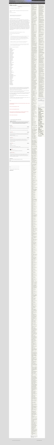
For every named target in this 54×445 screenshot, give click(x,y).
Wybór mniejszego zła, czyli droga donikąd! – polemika (34, 394)
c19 (40, 110)
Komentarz (10, 160)
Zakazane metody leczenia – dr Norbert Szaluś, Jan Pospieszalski (41, 51)
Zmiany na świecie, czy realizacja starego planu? (34, 16)
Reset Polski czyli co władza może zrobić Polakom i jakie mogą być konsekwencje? (41, 90)
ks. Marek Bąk (40, 117)
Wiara (10, 3)
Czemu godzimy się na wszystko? (41, 27)
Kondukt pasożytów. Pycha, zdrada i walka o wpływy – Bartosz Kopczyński (41, 10)
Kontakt (36, 0)
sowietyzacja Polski (19, 119)
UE (38, 133)
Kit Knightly (40, 116)
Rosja (39, 128)
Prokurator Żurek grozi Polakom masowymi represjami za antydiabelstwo (41, 61)
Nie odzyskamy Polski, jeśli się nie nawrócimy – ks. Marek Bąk (34, 104)
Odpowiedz (28, 137)
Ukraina (41, 133)
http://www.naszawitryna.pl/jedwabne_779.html (14, 106)
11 (38, 103)
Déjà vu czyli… (14, 5)
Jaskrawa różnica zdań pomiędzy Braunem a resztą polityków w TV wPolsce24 (41, 79)
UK (39, 133)
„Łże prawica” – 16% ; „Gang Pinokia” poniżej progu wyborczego (41, 68)
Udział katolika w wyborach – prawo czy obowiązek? (34, 165)
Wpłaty (30, 3)
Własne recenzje (21, 3)
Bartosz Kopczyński (40, 109)
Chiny (41, 110)
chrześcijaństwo (41, 111)
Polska (41, 126)
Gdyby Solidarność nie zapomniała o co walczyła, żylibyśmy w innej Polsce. (41, 15)
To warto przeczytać (40, 132)
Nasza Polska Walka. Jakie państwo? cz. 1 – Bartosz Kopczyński (41, 95)
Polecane (20, 6)
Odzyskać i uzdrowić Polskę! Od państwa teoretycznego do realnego (41, 8)
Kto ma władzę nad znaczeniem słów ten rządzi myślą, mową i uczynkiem (41, 26)
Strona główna (33, 0)
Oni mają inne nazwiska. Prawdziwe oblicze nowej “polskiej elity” (41, 13)
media (11, 119)
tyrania (42, 132)
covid (39, 112)
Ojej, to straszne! (34, 111)
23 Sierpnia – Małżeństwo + (41, 35)
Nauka (16, 3)
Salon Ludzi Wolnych (40, 129)
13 (40, 103)
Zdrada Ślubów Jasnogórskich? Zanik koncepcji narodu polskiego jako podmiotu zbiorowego (41, 52)
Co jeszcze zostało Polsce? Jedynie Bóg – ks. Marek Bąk (34, 126)
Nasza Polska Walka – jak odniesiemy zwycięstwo (33, 122)
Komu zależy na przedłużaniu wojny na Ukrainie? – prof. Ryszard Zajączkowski (41, 44)
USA (43, 134)
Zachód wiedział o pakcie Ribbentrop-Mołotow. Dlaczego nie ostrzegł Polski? (41, 6)
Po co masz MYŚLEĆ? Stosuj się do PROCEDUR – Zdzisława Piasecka (41, 21)
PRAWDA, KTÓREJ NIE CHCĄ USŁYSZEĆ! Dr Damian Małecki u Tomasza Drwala (41, 58)
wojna (41, 135)
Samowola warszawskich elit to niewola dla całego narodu (34, 416)
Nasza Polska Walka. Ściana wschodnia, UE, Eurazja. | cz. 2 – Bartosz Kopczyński (41, 77)
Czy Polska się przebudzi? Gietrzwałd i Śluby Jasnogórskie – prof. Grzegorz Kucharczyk (41, 71)
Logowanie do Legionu (40, 0)
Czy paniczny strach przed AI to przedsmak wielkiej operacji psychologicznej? (41, 34)
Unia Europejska (39, 134)
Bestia (38, 110)
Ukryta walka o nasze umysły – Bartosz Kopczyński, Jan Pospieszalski (41, 60)
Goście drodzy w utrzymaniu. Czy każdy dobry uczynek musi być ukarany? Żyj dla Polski (41, 65)
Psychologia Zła (40, 28)
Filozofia (12, 3)
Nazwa (10, 166)
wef (38, 135)
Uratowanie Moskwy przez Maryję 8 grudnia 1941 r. (34, 399)
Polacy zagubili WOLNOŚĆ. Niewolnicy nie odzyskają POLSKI (41, 55)
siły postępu (16, 119)
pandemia (39, 124)
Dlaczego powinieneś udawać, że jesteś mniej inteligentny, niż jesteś (41, 85)
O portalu (28, 3)
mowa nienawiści (13, 119)
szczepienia (41, 130)
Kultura (14, 3)
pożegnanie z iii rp (40, 127)
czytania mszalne (40, 113)
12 (39, 103)
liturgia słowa (40, 119)
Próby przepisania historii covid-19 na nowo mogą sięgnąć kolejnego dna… (41, 49)
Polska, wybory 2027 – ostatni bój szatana (33, 89)
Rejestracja (43, 0)
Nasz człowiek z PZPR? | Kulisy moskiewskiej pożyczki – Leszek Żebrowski (41, 81)
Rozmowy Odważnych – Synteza (34, 364)
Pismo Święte (40, 125)
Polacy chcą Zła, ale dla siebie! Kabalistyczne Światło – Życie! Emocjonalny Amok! (41, 19)
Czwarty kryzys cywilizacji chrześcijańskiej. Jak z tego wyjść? (41, 93)
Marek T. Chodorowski (40, 121)
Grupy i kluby (25, 3)
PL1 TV (39, 126)
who (39, 135)
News (18, 3)
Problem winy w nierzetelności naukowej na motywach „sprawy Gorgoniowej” (41, 70)
